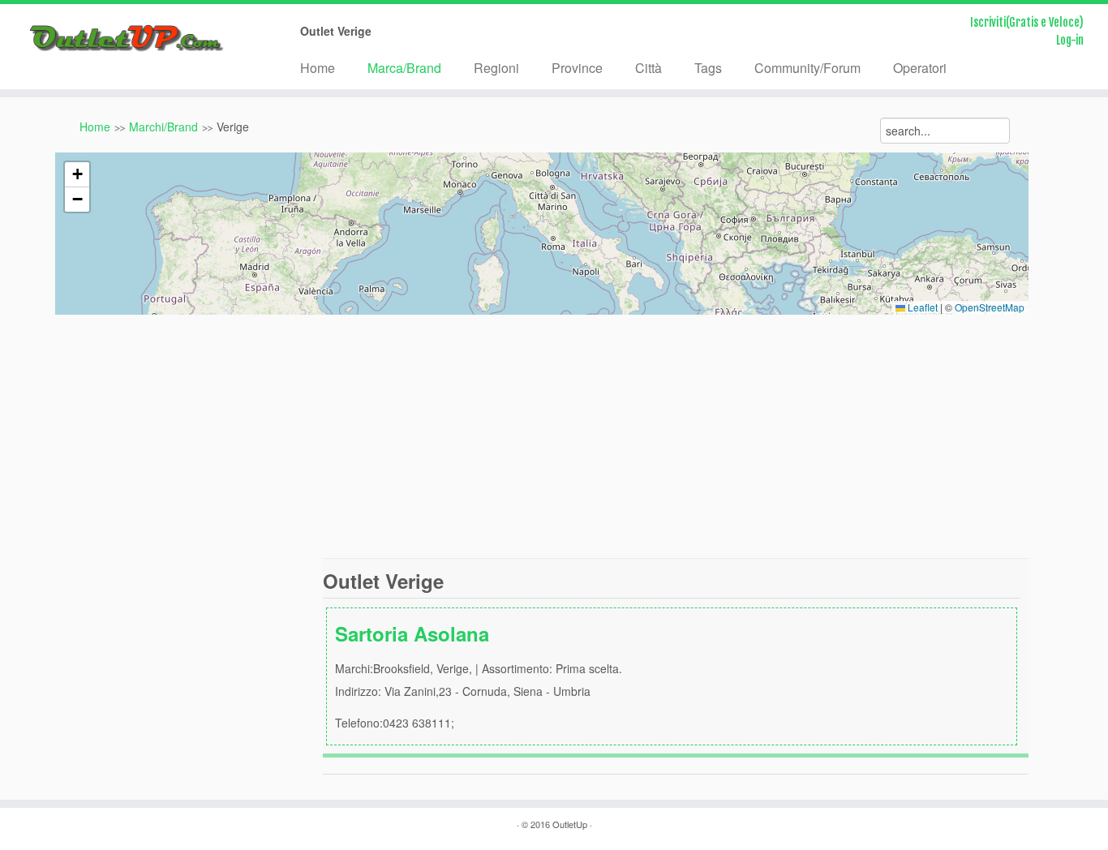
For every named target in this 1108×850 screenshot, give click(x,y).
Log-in (1070, 40)
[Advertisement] (554, 436)
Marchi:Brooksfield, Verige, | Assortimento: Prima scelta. (478, 675)
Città (648, 67)
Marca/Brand (404, 67)
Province (577, 67)
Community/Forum (807, 67)
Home (317, 67)
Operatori (920, 67)
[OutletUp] (128, 38)
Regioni (496, 67)
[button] (77, 174)
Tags (708, 67)
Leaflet (921, 307)
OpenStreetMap (989, 307)
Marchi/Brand (163, 126)
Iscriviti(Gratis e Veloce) (1027, 22)
